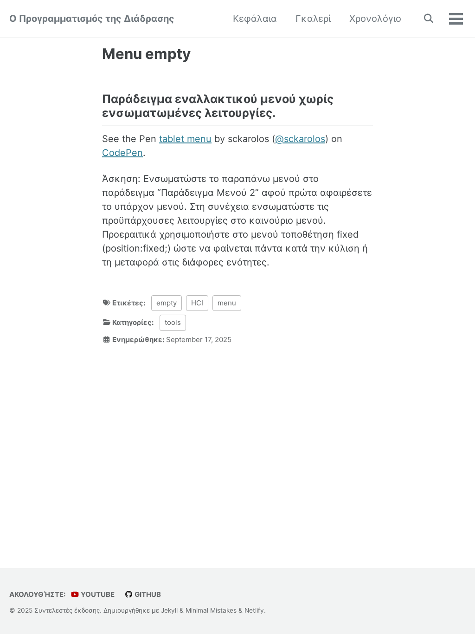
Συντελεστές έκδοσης (67, 610)
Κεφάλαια (255, 18)
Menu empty (146, 54)
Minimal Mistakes (211, 610)
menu (227, 302)
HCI (197, 302)
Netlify (254, 610)
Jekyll (169, 610)
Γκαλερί (313, 18)
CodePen (122, 152)
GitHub (147, 594)
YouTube (97, 594)
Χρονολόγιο (375, 18)
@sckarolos (300, 138)
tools (173, 322)
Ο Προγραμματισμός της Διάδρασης (91, 18)
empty (166, 302)
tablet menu (185, 138)
